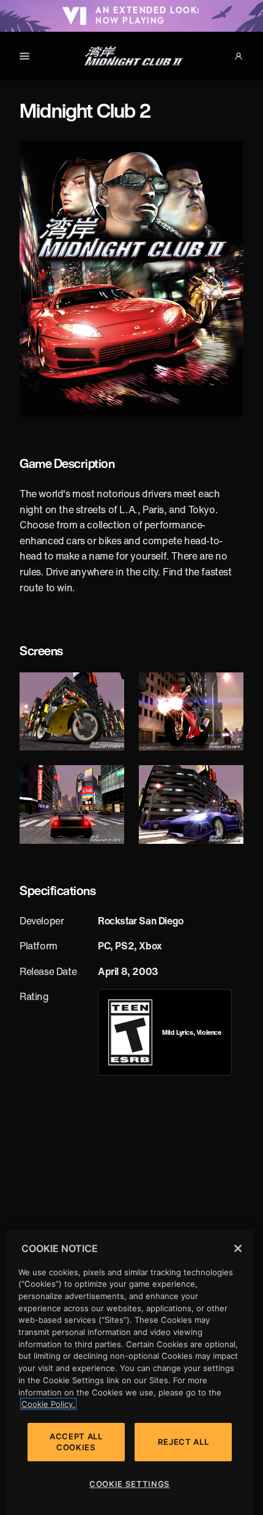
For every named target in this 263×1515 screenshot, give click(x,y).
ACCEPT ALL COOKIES (76, 1441)
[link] (130, 1032)
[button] (238, 56)
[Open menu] (24, 56)
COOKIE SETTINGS (129, 1484)
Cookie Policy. (48, 1404)
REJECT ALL (183, 1442)
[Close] (237, 1248)
